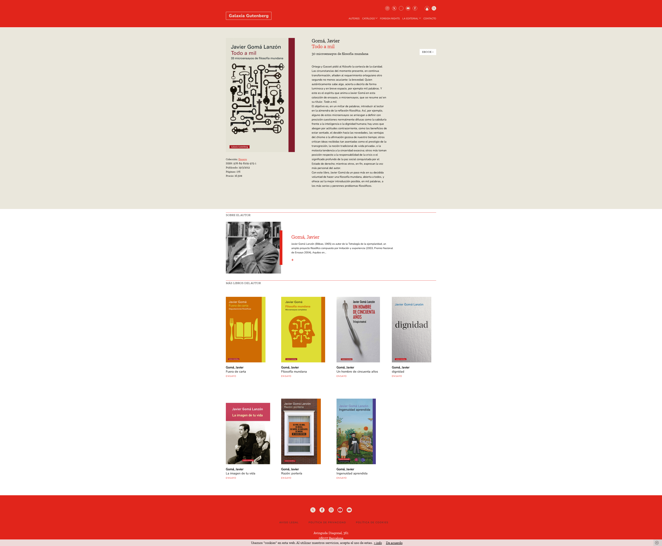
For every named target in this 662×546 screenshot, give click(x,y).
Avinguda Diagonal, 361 (331, 533)
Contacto (429, 18)
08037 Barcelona (331, 538)
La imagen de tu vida (240, 473)
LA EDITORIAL (410, 18)
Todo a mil (323, 46)
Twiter (394, 8)
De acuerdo (394, 543)
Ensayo (242, 159)
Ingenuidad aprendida (352, 473)
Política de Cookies (372, 522)
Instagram (387, 8)
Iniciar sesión (427, 8)
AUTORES (354, 18)
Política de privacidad (327, 522)
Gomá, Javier (326, 41)
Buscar (434, 8)
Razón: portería (291, 473)
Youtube (408, 8)
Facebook (415, 8)
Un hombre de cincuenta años (357, 371)
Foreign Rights (390, 18)
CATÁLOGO (368, 18)
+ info (378, 543)
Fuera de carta (236, 371)
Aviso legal (289, 522)
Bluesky (401, 8)
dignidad (398, 371)
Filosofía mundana (294, 371)
